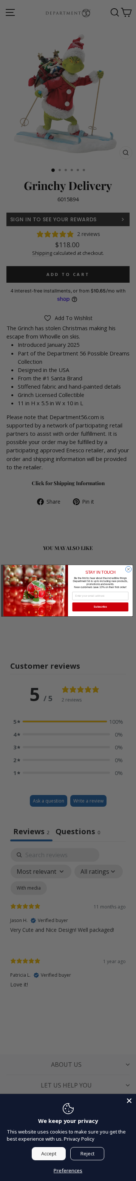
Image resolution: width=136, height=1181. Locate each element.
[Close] (129, 1100)
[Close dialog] (128, 569)
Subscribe (100, 606)
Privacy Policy (79, 1138)
